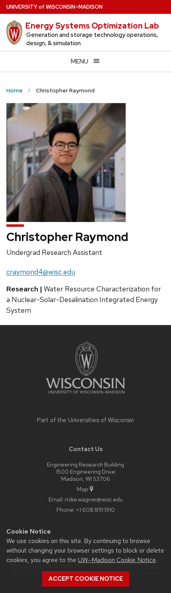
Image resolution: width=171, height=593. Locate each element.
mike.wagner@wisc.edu (94, 499)
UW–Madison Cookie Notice (117, 560)
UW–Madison (54, 7)
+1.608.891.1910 (95, 509)
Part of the (85, 420)
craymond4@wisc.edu (40, 271)
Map (82, 489)
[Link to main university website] (85, 395)
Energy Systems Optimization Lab (92, 26)
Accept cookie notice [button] (86, 579)
